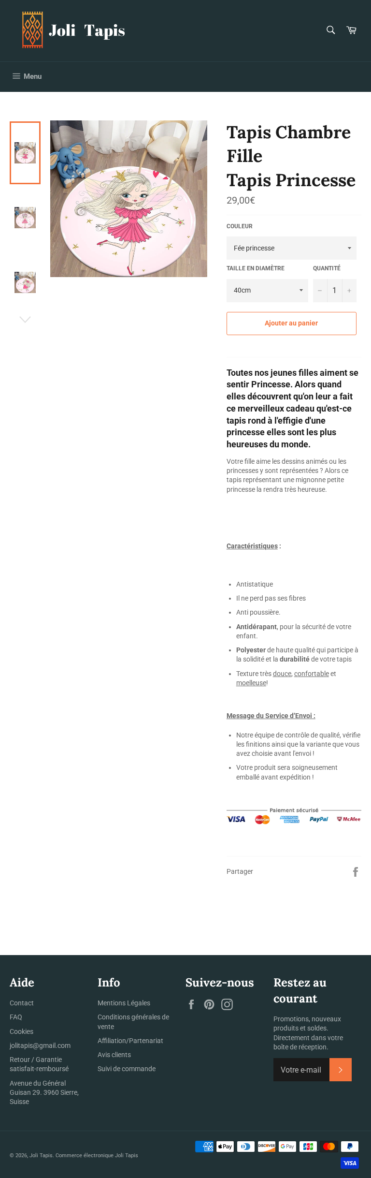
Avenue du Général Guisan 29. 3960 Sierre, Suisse (44, 1092)
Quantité (327, 268)
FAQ (16, 1017)
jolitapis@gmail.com (40, 1045)
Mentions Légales (124, 1003)
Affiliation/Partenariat (130, 1041)
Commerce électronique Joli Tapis (97, 1155)
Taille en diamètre (256, 268)
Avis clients (114, 1055)
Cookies (21, 1031)
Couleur (240, 226)
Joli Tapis (41, 1155)
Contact (22, 1003)
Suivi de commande (127, 1069)
